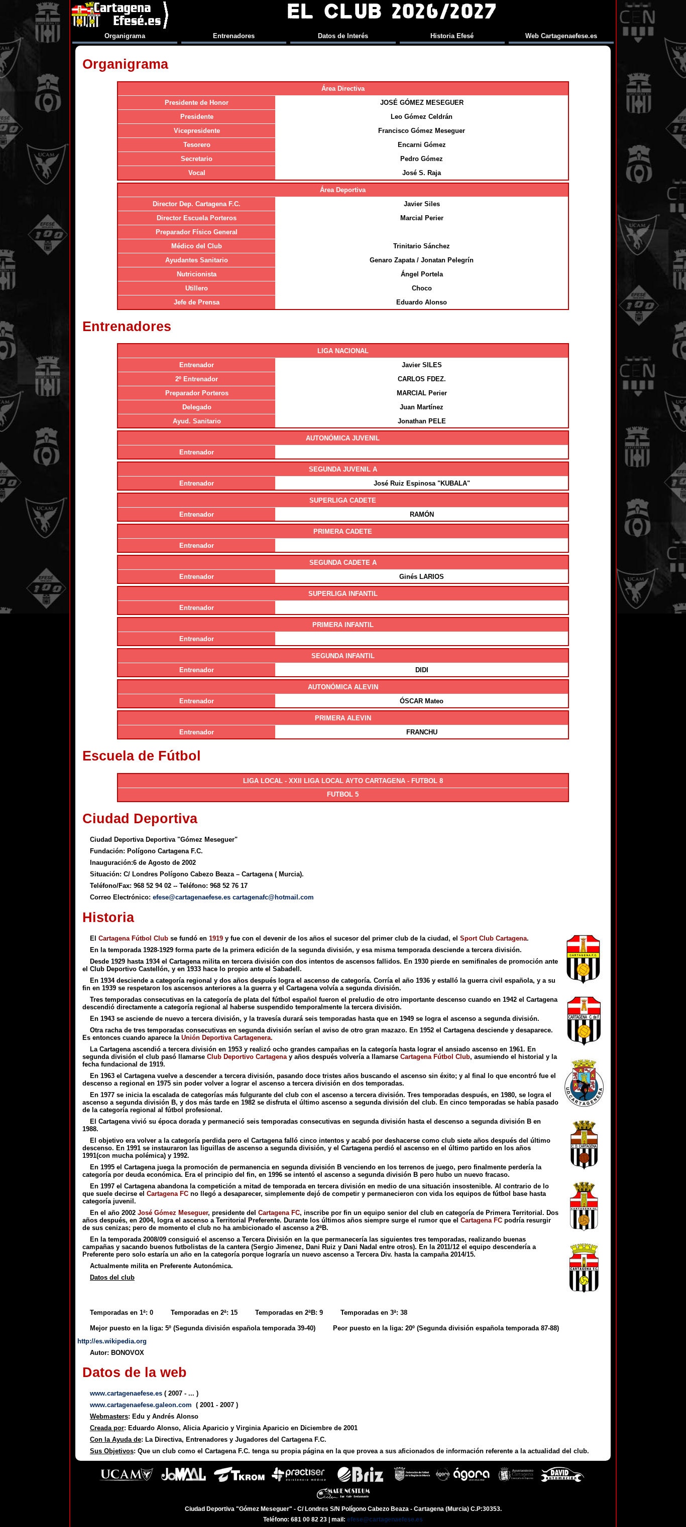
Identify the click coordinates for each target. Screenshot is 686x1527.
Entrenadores (234, 36)
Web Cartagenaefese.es (561, 36)
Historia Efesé (452, 36)
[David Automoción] (562, 1480)
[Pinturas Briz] (360, 1480)
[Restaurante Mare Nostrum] (343, 1499)
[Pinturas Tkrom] (239, 1480)
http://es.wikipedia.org (112, 1341)
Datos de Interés (343, 36)
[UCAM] (126, 1480)
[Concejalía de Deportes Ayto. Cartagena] (515, 1480)
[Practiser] (298, 1480)
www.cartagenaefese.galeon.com (141, 1405)
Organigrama (124, 36)
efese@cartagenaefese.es (192, 897)
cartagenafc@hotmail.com (273, 897)
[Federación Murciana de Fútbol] (412, 1480)
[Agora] (464, 1480)
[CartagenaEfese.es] (120, 15)
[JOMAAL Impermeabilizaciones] (183, 1480)
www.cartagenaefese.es (126, 1393)
